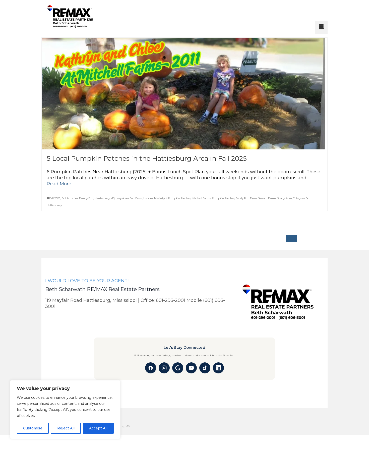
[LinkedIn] (218, 367)
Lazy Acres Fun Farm (129, 198)
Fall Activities (70, 198)
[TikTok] (204, 367)
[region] (65, 409)
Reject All (66, 428)
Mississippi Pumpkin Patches (172, 198)
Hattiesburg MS (104, 198)
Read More (59, 184)
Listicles (148, 198)
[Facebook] (150, 367)
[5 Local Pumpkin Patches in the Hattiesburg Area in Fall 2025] (184, 93)
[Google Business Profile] (177, 367)
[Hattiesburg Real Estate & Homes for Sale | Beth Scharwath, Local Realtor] (83, 17)
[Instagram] (164, 367)
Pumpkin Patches (223, 198)
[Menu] (321, 27)
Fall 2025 (54, 198)
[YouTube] (191, 367)
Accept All (98, 428)
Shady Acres (284, 198)
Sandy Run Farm (246, 198)
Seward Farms (267, 198)
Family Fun (86, 198)
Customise (32, 428)
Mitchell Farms (201, 198)
